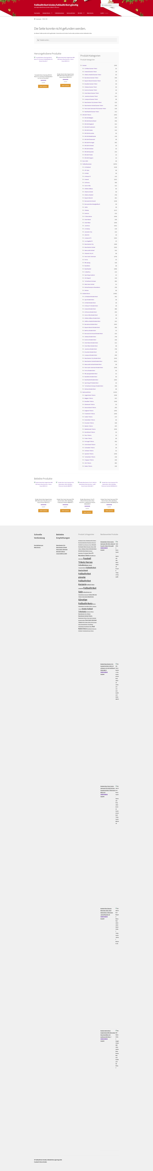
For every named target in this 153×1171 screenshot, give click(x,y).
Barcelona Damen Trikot (91, 78)
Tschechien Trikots (90, 457)
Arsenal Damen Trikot (91, 71)
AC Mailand (88, 167)
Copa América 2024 (61, 553)
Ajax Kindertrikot (89, 299)
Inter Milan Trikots (88, 606)
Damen (84, 65)
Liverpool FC (88, 238)
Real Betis (87, 266)
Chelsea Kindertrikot (90, 336)
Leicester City (88, 232)
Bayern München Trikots (87, 544)
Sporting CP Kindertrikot (91, 383)
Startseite (37, 13)
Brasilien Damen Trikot (91, 84)
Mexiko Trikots (89, 426)
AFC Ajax (87, 170)
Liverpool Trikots (90, 611)
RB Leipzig (87, 262)
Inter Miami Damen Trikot (92, 93)
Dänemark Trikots (90, 404)
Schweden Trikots (90, 447)
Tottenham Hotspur (90, 281)
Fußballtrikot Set (87, 592)
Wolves (87, 290)
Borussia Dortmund (90, 201)
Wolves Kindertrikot (90, 389)
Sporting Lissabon (90, 275)
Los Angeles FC (89, 241)
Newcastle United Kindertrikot (93, 364)
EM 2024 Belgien (89, 118)
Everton (87, 213)
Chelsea (87, 210)
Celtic (86, 207)
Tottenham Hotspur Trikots (88, 630)
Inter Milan (87, 222)
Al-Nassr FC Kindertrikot (91, 306)
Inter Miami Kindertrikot (91, 343)
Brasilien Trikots (89, 401)
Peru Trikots (88, 435)
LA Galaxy (87, 229)
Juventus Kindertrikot (91, 349)
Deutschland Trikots (90, 407)
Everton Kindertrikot (90, 340)
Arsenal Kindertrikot (90, 309)
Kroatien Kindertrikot (91, 352)
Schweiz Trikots (89, 450)
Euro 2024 (85, 161)
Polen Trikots (88, 438)
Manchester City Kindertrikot (93, 358)
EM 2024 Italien (89, 130)
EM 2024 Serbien (89, 148)
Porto (86, 259)
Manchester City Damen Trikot (93, 102)
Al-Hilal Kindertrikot (90, 303)
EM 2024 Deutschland (90, 121)
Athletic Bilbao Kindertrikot (92, 318)
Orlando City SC (89, 253)
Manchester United (90, 247)
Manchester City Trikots (84, 614)
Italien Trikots (88, 417)
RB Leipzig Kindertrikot (91, 373)
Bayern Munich (89, 198)
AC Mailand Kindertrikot (91, 296)
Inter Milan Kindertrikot (91, 346)
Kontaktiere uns (38, 545)
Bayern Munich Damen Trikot (93, 81)
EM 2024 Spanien (89, 152)
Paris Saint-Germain (90, 256)
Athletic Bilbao (89, 188)
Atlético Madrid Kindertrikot (92, 321)
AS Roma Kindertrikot (91, 312)
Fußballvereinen (59, 13)
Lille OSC (87, 235)
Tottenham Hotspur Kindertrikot (94, 386)
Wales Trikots (88, 466)
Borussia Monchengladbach (92, 204)
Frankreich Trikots (90, 413)
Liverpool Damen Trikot (91, 99)
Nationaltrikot (71, 13)
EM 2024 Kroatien (89, 133)
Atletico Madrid (89, 195)
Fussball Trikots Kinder (40, 1162)
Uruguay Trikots (89, 460)
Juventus (87, 225)
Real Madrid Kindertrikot (91, 380)
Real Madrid (88, 269)
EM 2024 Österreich (90, 139)
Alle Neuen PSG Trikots (91, 540)
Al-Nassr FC (88, 176)
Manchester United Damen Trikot (94, 105)
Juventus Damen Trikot (91, 96)
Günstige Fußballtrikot (88, 596)
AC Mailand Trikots (82, 540)
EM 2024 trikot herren (83, 551)
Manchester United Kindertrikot (93, 361)
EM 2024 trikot (92, 549)
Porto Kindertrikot (90, 370)
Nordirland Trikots (90, 432)
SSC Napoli (88, 278)
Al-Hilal (87, 173)
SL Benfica (87, 272)
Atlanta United (89, 192)
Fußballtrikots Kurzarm (83, 594)
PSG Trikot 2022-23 (87, 622)
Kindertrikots (46, 13)
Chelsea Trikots (85, 549)
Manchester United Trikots (85, 616)
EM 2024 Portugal (89, 142)
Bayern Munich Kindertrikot (92, 327)
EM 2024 (80, 13)
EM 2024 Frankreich (90, 127)
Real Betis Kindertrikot (91, 376)
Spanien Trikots (89, 454)
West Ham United (89, 284)
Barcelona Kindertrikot (91, 324)
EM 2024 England (89, 124)
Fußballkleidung (83, 565)
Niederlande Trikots (90, 429)
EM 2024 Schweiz (89, 145)
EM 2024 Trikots (86, 115)
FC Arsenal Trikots (87, 553)
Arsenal (87, 179)
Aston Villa (88, 185)
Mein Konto (90, 13)
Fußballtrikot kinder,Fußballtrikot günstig (56, 4)
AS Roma (87, 182)
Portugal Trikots (89, 441)
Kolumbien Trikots (90, 420)
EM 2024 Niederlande (90, 136)
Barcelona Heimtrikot (82, 542)
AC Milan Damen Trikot (91, 68)
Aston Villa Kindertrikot (91, 315)
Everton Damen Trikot (91, 90)
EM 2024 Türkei (89, 155)
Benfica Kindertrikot (90, 330)
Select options (43, 86)
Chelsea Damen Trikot (91, 87)
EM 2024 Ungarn (89, 158)
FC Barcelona (88, 216)
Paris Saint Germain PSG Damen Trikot (95, 108)
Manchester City (89, 244)
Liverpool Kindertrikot (91, 355)
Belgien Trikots (89, 398)
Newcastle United (89, 250)
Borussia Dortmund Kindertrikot (94, 333)
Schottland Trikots (90, 444)
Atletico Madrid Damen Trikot (93, 74)
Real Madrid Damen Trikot (92, 111)
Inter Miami (88, 219)
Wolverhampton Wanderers (92, 287)
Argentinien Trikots (90, 395)
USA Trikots (88, 463)
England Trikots (89, 410)
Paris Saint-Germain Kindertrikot (94, 367)
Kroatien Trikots (89, 423)
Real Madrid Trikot (88, 626)
